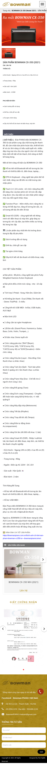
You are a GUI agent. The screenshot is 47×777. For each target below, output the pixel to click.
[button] (19, 669)
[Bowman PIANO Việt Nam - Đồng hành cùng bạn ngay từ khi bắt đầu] (17, 4)
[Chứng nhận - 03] (23, 638)
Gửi (41, 751)
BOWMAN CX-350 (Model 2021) (24, 10)
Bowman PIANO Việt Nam (25, 698)
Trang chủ (6, 10)
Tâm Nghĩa (41, 758)
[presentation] (43, 559)
